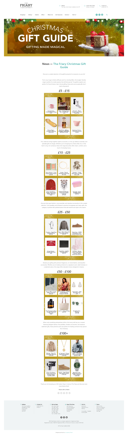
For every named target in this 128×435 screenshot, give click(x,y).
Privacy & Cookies (100, 408)
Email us (38, 407)
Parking (83, 408)
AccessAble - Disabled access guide (86, 412)
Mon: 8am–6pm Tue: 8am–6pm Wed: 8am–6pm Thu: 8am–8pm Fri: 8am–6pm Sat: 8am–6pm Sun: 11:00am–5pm (56, 410)
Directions (84, 406)
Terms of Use (99, 406)
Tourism (68, 411)
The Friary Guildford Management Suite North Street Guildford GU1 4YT (26, 409)
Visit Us (74, 14)
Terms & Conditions (101, 407)
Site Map (98, 411)
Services (67, 14)
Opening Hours (85, 407)
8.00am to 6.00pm (90, 7)
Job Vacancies (58, 14)
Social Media (99, 409)
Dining (30, 14)
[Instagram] (99, 15)
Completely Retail (68, 432)
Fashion (37, 14)
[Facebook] (97, 15)
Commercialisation (71, 407)
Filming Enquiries (70, 408)
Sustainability (69, 409)
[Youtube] (102, 15)
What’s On (50, 14)
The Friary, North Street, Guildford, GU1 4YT (70, 7)
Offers (42, 14)
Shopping (22, 14)
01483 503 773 (105, 7)
